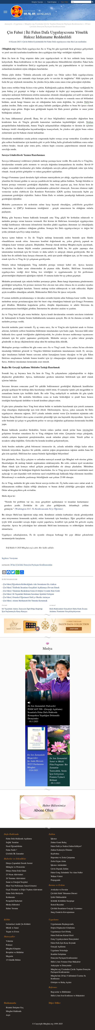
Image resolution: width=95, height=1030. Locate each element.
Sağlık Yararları (12, 842)
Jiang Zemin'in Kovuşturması (62, 912)
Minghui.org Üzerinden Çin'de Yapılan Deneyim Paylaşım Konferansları (54, 24)
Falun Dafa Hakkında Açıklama (19, 838)
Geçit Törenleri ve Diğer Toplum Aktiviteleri (24, 889)
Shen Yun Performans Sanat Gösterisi (21, 885)
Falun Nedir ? (11, 850)
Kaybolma (55, 853)
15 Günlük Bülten (13, 959)
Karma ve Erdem (57, 885)
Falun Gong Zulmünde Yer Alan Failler (67, 872)
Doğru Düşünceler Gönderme (63, 927)
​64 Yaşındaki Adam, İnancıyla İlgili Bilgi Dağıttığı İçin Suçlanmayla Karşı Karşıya (22, 609)
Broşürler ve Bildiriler (15, 952)
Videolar (9, 941)
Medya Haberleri (13, 904)
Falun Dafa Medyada (14, 893)
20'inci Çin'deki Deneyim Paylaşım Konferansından (60, 25)
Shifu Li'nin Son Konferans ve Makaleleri (68, 995)
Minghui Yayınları (37, 2)
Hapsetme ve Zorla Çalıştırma (63, 857)
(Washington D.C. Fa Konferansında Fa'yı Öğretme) (39, 508)
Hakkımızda (10, 1002)
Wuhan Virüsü (56, 876)
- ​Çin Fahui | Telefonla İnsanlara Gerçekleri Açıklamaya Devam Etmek (30, 587)
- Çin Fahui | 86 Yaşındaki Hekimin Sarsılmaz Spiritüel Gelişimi (28, 594)
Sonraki (52, 605)
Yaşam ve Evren (12, 931)
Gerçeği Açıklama (58, 946)
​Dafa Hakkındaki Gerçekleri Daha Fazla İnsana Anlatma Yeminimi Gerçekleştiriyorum (68, 609)
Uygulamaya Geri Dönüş (61, 931)
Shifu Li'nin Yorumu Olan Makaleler (66, 961)
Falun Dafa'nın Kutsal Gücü (62, 935)
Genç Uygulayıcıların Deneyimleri (65, 939)
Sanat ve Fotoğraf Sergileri (17, 882)
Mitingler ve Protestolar (15, 867)
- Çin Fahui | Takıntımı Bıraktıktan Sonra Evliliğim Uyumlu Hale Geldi (31, 590)
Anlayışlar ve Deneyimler (61, 965)
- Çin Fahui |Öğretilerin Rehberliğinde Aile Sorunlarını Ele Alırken (29, 584)
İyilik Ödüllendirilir (59, 897)
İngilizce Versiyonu (10, 558)
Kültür (7, 919)
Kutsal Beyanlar (57, 904)
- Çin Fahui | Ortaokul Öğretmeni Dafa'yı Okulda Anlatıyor (26, 597)
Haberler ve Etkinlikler (15, 858)
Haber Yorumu (12, 908)
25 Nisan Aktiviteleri (14, 874)
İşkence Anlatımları (59, 865)
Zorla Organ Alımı (58, 861)
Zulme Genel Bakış (59, 842)
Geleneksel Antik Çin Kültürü (18, 924)
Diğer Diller (64, 2)
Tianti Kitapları (52, 2)
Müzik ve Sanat (12, 927)
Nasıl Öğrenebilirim (14, 846)
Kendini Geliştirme (58, 954)
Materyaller (9, 936)
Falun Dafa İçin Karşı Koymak (63, 942)
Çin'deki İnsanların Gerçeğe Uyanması (66, 908)
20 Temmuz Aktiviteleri (15, 878)
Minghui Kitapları (13, 948)
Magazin (9, 956)
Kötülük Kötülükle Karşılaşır (62, 900)
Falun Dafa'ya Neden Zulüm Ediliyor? (66, 846)
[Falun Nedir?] (17, 12)
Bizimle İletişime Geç (15, 1007)
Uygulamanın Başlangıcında (62, 924)
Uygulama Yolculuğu (59, 950)
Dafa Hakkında (11, 834)
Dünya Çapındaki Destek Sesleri (19, 863)
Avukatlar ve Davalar (59, 889)
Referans (53, 987)
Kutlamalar (10, 897)
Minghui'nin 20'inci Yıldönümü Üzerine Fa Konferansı (68, 977)
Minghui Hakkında (13, 1011)
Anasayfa (8, 24)
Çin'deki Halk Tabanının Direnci (64, 893)
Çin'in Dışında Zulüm (59, 868)
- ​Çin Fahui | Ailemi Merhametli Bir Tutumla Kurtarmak (24, 600)
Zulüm (52, 834)
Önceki (4, 605)
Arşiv (8, 1015)
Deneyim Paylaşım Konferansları (64, 957)
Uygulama (18, 24)
